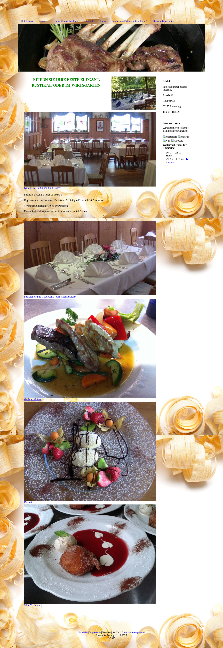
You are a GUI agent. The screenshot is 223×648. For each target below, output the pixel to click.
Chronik (89, 21)
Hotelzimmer (27, 21)
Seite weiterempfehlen (133, 632)
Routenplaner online (163, 21)
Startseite (83, 632)
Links (103, 21)
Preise (44, 21)
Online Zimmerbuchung (66, 21)
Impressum (95, 632)
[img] (111, 48)
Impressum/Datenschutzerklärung (129, 21)
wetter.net (171, 162)
